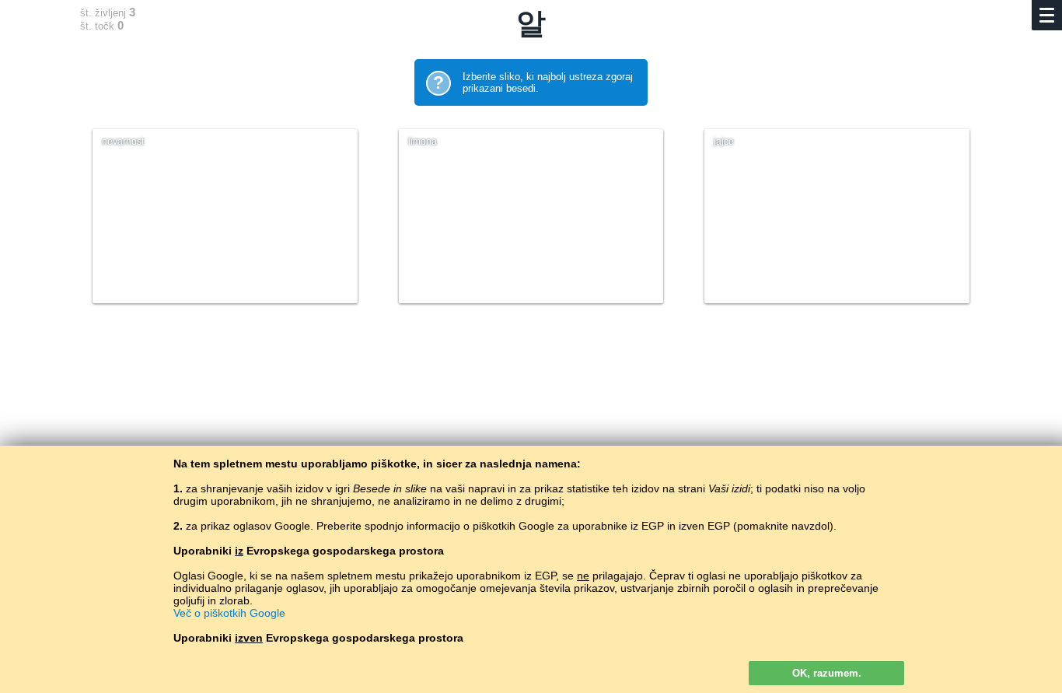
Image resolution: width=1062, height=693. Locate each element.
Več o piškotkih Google (229, 613)
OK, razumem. (826, 673)
